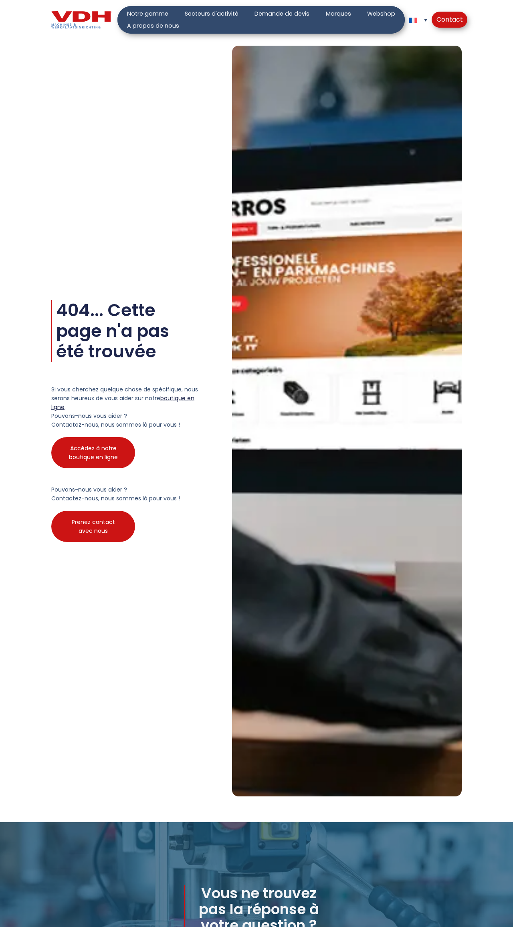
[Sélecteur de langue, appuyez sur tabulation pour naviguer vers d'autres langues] (418, 19)
